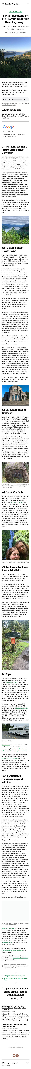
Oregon (13, 966)
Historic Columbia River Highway (15, 104)
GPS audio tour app (11, 682)
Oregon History (20, 966)
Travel (8, 967)
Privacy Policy (6, 1065)
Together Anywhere (12, 4)
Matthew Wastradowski (20, 958)
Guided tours (6, 745)
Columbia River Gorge (19, 964)
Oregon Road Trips (15, 11)
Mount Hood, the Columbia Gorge (12, 950)
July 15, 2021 (11, 32)
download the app (7, 942)
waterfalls (13, 967)
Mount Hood (7, 966)
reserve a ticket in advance (10, 758)
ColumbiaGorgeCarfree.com (17, 751)
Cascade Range (8, 964)
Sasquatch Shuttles (17, 502)
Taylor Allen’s (8, 923)
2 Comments (22, 32)
